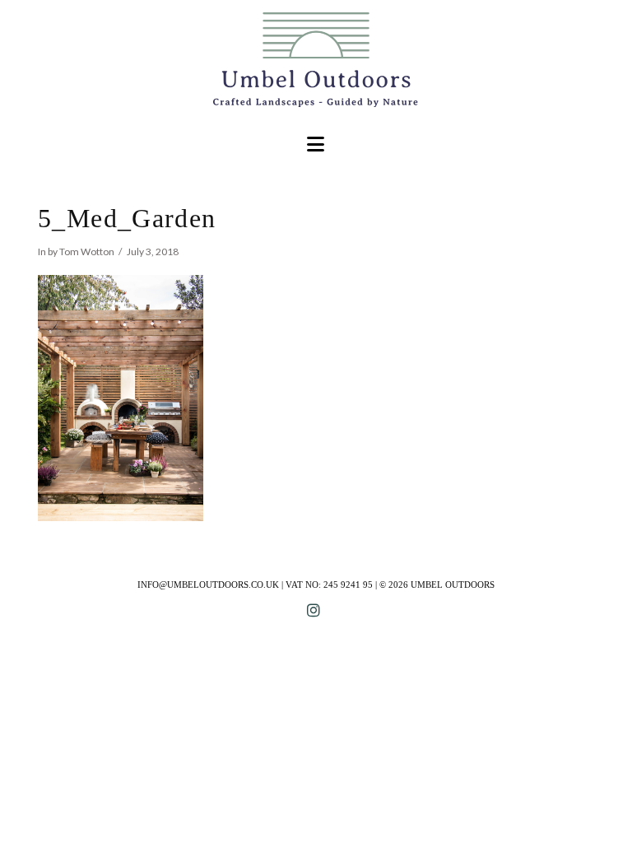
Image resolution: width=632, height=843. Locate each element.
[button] (315, 144)
